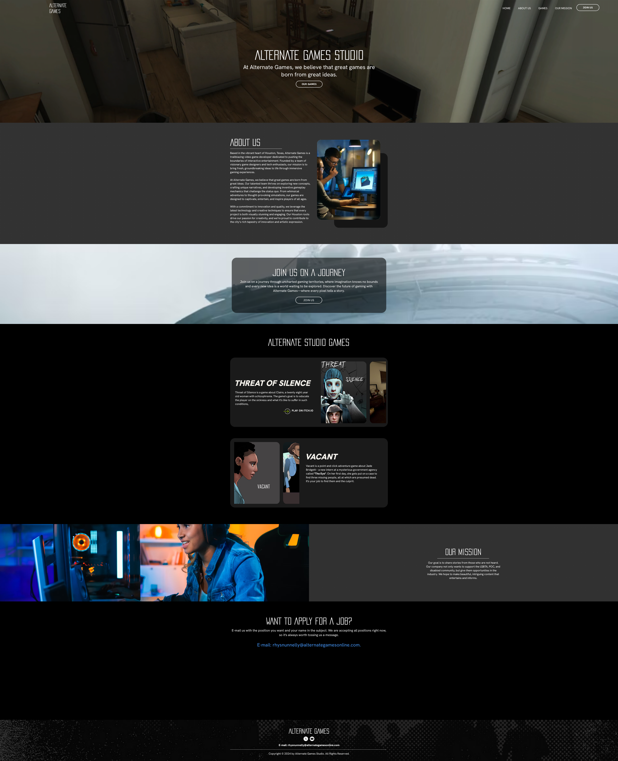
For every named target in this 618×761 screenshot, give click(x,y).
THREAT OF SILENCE (272, 383)
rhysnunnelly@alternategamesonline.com (316, 645)
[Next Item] (381, 392)
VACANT (321, 456)
